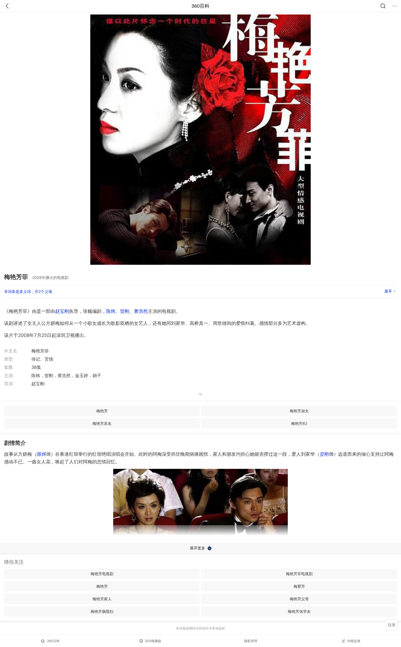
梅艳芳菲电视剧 (299, 573)
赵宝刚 (62, 311)
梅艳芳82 (299, 423)
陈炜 (110, 311)
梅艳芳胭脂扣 (102, 611)
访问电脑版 (153, 641)
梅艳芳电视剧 (102, 573)
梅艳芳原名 (102, 423)
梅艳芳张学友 (299, 611)
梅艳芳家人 (102, 598)
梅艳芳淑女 (299, 410)
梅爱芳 (299, 586)
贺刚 (124, 311)
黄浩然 (141, 311)
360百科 (200, 6)
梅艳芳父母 (299, 598)
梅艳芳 (102, 410)
